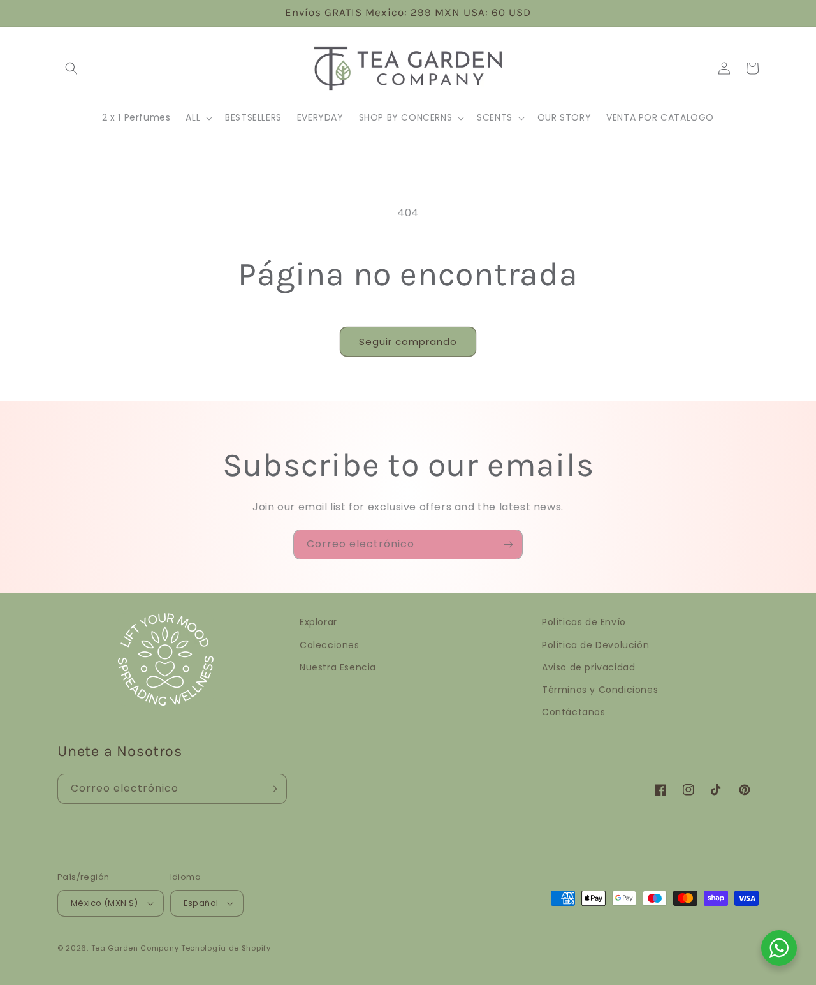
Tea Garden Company (135, 948)
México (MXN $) (104, 903)
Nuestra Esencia (338, 667)
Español (201, 903)
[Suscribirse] (508, 544)
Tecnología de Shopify (226, 948)
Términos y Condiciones (600, 689)
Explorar (318, 622)
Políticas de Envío (584, 622)
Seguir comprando (408, 341)
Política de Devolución (595, 645)
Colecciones (330, 645)
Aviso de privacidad (588, 667)
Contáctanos (574, 712)
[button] (71, 68)
